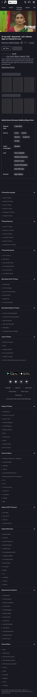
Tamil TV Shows (7, 207)
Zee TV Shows (7, 258)
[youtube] (26, 384)
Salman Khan (6, 609)
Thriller (28, 59)
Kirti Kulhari (6, 630)
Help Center (27, 390)
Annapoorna (6, 439)
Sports (11, 7)
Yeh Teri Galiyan (7, 290)
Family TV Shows (7, 236)
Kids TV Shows (7, 450)
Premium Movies (7, 455)
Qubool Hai (6, 301)
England (5, 681)
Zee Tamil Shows (7, 272)
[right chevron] (4, 87)
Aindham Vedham (8, 558)
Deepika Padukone (8, 605)
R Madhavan (6, 598)
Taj (4, 576)
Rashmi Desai (6, 641)
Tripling (5, 583)
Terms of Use (24, 394)
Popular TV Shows (7, 408)
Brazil (4, 684)
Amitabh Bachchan (8, 634)
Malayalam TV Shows (9, 215)
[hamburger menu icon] (33, 2)
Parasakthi (6, 497)
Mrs (4, 483)
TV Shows (19, 7)
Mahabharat (6, 414)
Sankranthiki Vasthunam (9, 475)
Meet (4, 348)
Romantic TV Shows (8, 233)
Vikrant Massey (7, 602)
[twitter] (20, 384)
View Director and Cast (8, 70)
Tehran (5, 472)
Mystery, (17, 59)
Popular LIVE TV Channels (9, 509)
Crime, (8, 59)
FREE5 (35, 7)
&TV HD (5, 522)
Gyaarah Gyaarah (8, 544)
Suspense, (22, 59)
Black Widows (6, 565)
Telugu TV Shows (7, 211)
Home (3, 7)
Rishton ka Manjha (8, 345)
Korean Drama (7, 446)
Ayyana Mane (6, 537)
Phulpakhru (6, 330)
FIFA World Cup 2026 (8, 659)
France (5, 670)
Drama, (12, 59)
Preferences (17, 398)
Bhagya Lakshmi (7, 352)
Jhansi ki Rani (6, 421)
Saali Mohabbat (7, 465)
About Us (17, 390)
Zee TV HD (6, 519)
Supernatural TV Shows (9, 247)
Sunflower (5, 580)
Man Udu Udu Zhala (8, 327)
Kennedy (5, 468)
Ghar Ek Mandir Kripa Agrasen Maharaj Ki (14, 363)
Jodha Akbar (6, 287)
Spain (4, 674)
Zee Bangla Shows (8, 276)
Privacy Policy (11, 394)
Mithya (5, 573)
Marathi (14, 56)
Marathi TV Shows (8, 204)
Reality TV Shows (7, 244)
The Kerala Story (7, 490)
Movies (28, 7)
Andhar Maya (6, 551)
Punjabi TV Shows (8, 218)
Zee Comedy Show (8, 355)
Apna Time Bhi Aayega (9, 294)
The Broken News (8, 562)
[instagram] (15, 384)
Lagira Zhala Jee (7, 323)
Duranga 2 (6, 569)
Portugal (5, 688)
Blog (4, 652)
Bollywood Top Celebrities (9, 592)
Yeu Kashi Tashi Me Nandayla (11, 319)
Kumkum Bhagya (7, 425)
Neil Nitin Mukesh (8, 627)
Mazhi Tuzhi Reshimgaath (10, 316)
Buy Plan (13, 2)
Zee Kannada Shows (8, 269)
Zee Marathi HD (7, 526)
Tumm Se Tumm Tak (8, 418)
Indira (4, 443)
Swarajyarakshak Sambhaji (10, 334)
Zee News (5, 515)
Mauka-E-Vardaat (8, 359)
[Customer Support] (29, 2)
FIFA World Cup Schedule (10, 666)
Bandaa (5, 501)
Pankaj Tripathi (7, 616)
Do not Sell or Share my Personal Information (17, 401)
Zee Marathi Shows (8, 265)
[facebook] (10, 384)
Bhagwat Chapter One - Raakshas (12, 461)
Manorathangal (7, 547)
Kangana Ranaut (7, 637)
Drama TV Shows (7, 229)
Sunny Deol (6, 623)
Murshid (5, 540)
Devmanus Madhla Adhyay (10, 42)
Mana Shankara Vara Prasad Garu (12, 479)
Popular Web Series (7, 531)
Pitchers (5, 587)
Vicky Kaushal (6, 619)
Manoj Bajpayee (7, 612)
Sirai (4, 486)
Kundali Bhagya (7, 429)
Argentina (5, 677)
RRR (4, 504)
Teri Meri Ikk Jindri (8, 305)
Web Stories (6, 656)
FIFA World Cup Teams (9, 663)
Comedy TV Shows (8, 240)
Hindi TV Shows (7, 200)
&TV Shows (6, 262)
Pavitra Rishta (6, 298)
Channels (7, 390)
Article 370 (6, 493)
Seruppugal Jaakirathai (9, 555)
